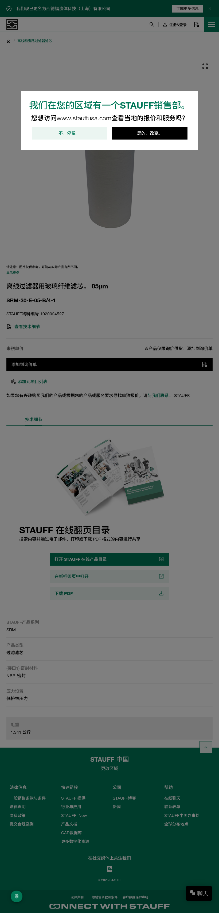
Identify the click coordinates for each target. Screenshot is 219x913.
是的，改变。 (150, 133)
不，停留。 (69, 133)
